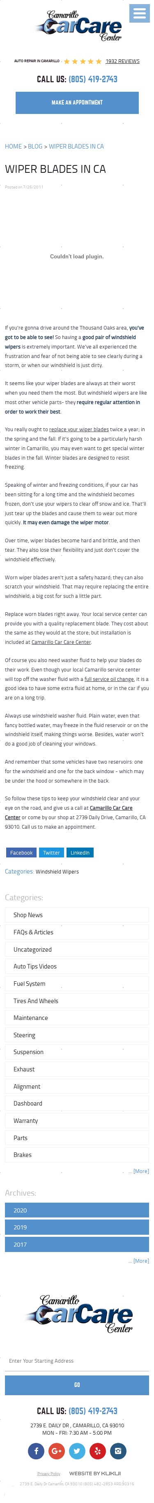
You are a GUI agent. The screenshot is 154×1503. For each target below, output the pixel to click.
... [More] (139, 1171)
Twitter (51, 852)
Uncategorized (33, 949)
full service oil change (109, 679)
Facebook (21, 852)
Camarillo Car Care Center (61, 642)
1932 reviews (123, 61)
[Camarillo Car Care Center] (77, 25)
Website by (95, 1473)
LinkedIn (80, 852)
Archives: (20, 1192)
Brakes (23, 1154)
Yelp (98, 1451)
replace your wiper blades (79, 429)
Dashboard (28, 1103)
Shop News (28, 915)
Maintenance (31, 1017)
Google (56, 1451)
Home (13, 146)
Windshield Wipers (57, 871)
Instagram (118, 1451)
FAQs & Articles (33, 932)
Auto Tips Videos (35, 966)
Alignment (27, 1086)
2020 (20, 1210)
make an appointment (77, 102)
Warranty (26, 1120)
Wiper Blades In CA (76, 146)
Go (77, 1385)
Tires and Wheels (36, 1001)
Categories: (24, 897)
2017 (20, 1244)
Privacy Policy (48, 1473)
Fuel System (30, 983)
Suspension (29, 1052)
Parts (21, 1138)
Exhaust (24, 1069)
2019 (20, 1227)
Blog (35, 146)
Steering (24, 1035)
